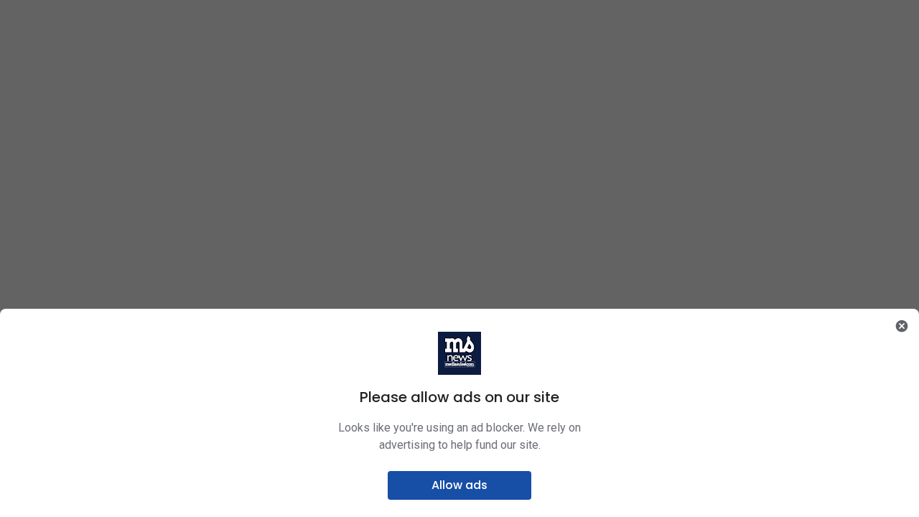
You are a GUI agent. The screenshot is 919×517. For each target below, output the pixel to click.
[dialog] (459, 413)
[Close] (901, 326)
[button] (459, 485)
